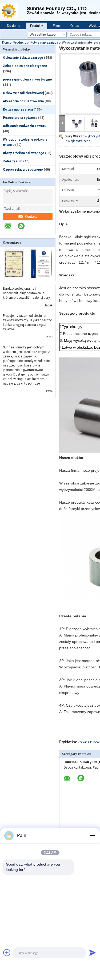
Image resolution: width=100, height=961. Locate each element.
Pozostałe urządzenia (20, 118)
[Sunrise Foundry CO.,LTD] (13, 10)
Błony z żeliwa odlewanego (23, 153)
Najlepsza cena (79, 141)
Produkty (36, 26)
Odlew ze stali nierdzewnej (23, 93)
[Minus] (92, 835)
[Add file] (7, 952)
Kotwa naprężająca (44, 42)
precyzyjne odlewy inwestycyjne (27, 79)
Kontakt (31, 216)
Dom (5, 42)
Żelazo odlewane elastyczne (25, 66)
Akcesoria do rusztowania (23, 101)
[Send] (92, 952)
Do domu (13, 26)
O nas (74, 26)
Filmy (57, 26)
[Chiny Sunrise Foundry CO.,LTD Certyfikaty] (14, 277)
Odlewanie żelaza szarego (23, 58)
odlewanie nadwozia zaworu (24, 126)
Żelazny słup (12, 161)
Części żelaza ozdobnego (23, 169)
